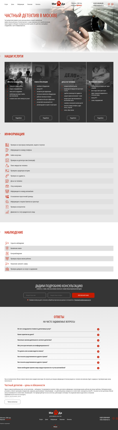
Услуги (6, 4)
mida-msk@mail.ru (98, 5)
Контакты (38, 4)
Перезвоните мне (83, 295)
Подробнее (19, 118)
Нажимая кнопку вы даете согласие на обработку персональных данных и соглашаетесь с (60, 300)
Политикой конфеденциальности (83, 300)
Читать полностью (12, 402)
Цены (12, 4)
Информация (20, 4)
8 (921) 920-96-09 (98, 3)
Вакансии (29, 4)
